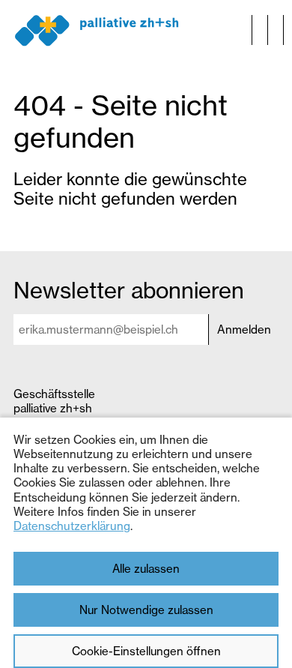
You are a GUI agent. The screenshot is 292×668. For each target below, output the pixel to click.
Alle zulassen (146, 569)
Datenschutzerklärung (71, 526)
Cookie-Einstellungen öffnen (146, 651)
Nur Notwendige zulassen (146, 610)
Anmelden (244, 329)
